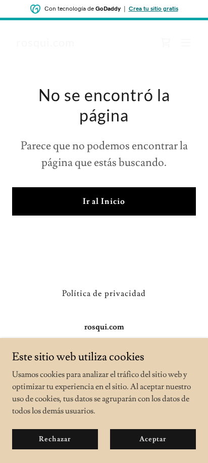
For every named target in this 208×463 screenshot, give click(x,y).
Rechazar (55, 438)
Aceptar (153, 438)
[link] (45, 44)
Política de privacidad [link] (103, 293)
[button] (186, 42)
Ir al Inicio (104, 201)
